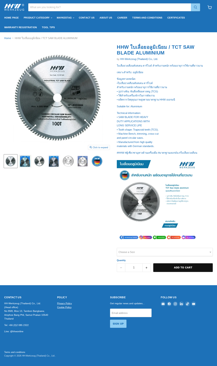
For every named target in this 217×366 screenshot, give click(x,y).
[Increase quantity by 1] (147, 267)
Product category (37, 17)
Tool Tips (48, 27)
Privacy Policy (64, 303)
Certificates (176, 17)
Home (7, 38)
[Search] (195, 7)
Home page (11, 17)
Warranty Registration (20, 27)
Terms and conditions (14, 352)
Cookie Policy (64, 307)
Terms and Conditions (147, 17)
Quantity (121, 260)
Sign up (118, 323)
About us (106, 17)
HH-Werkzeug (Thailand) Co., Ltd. (139, 59)
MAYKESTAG (64, 17)
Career (122, 17)
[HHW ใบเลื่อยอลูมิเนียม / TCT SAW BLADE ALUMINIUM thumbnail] (10, 161)
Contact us (86, 17)
